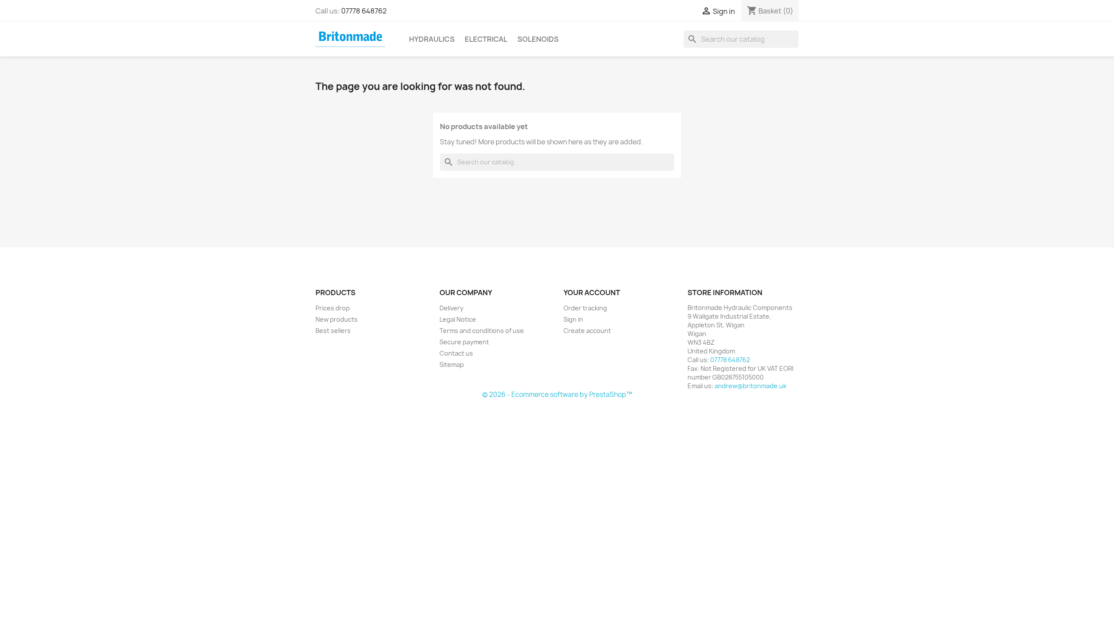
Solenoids (538, 39)
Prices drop (332, 308)
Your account (592, 292)
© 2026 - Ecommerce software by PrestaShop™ (557, 394)
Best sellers (333, 330)
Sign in (573, 319)
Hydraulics (432, 39)
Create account (587, 330)
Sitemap (452, 364)
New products (336, 319)
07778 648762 (364, 11)
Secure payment (464, 342)
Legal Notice (458, 319)
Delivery (451, 308)
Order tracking (585, 308)
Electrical (486, 39)
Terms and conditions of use (482, 330)
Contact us (456, 353)
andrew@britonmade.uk (750, 386)
